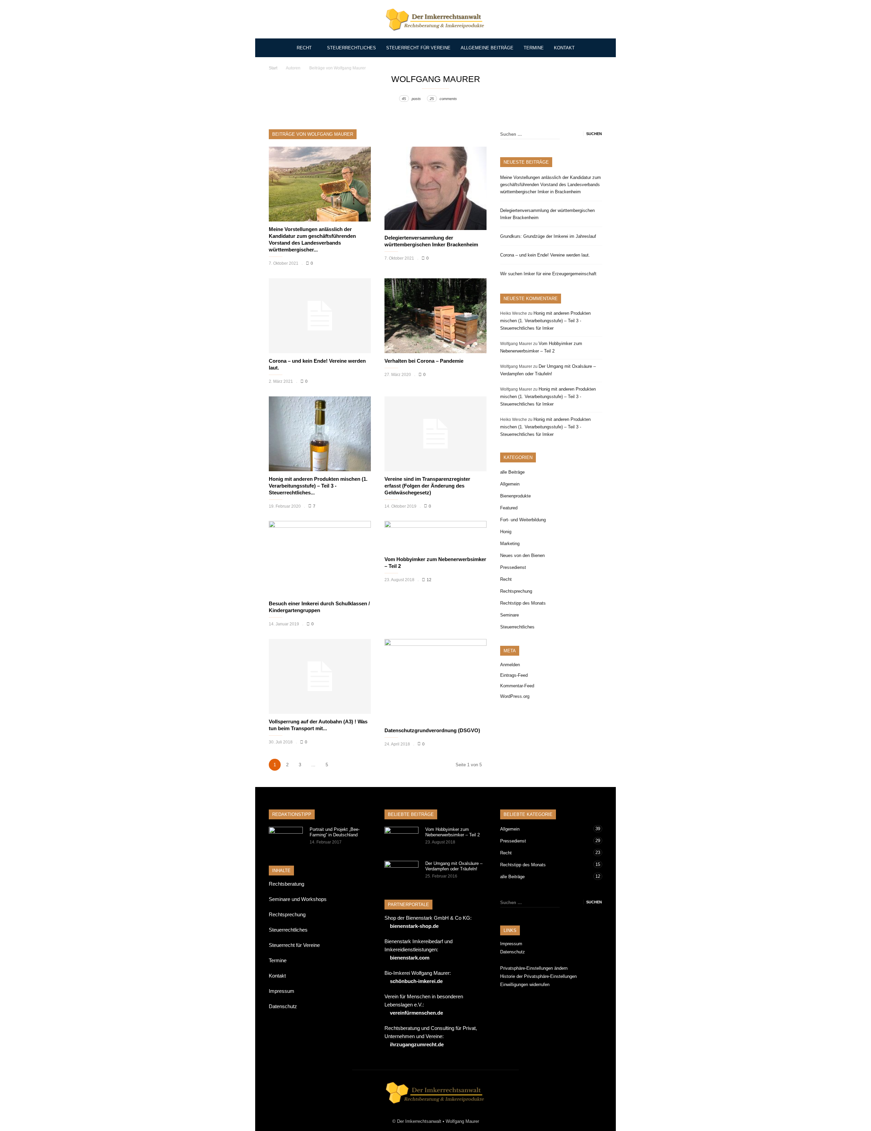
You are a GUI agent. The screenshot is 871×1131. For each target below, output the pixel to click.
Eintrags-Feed (514, 675)
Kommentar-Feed (517, 685)
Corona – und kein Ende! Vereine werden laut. (545, 255)
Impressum (281, 991)
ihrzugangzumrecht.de (417, 1044)
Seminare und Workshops (298, 899)
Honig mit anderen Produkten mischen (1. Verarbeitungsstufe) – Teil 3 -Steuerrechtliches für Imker (545, 321)
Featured (508, 507)
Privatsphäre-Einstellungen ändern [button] (534, 968)
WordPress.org (514, 696)
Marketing (510, 543)
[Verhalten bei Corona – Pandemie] (435, 315)
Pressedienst (513, 567)
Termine (534, 47)
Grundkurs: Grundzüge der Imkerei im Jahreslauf (548, 236)
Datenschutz (283, 1006)
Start (273, 68)
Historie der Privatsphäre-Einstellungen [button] (538, 976)
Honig (505, 531)
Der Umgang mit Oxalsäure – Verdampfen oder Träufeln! (453, 866)
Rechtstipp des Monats (523, 603)
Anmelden (510, 664)
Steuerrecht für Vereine (418, 47)
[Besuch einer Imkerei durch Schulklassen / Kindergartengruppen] (320, 558)
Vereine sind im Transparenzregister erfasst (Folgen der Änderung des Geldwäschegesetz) (427, 485)
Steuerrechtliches (351, 47)
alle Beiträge (512, 472)
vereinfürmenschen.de (416, 1013)
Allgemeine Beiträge (487, 47)
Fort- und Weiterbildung (523, 519)
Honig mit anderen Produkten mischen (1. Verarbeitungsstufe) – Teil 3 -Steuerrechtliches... (318, 485)
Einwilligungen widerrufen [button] (524, 984)
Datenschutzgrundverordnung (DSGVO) (432, 730)
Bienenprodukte (515, 495)
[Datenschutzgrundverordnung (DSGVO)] (435, 680)
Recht (304, 47)
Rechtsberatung (286, 884)
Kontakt (564, 47)
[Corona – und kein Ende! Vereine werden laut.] (320, 315)
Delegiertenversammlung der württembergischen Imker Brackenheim (547, 214)
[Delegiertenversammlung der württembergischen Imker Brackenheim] (435, 188)
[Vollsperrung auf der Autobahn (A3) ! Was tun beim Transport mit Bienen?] (320, 676)
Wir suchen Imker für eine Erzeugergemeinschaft (548, 273)
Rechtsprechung (516, 591)
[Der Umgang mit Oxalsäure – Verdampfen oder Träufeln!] (401, 873)
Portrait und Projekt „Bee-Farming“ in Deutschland (335, 832)
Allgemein (510, 484)
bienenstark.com (409, 958)
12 (429, 579)
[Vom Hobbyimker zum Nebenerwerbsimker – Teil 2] (435, 536)
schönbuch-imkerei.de (416, 981)
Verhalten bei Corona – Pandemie (423, 361)
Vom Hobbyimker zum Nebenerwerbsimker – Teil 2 (452, 832)
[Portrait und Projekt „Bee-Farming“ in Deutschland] (286, 839)
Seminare (509, 615)
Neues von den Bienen (522, 555)
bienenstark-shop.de (414, 926)
